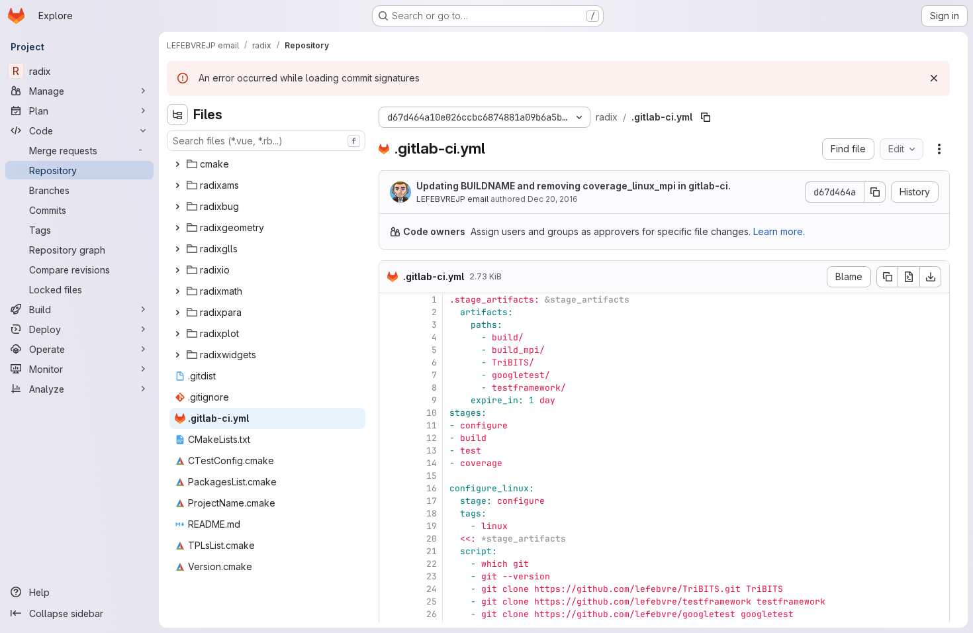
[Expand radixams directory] (177, 185)
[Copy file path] (705, 117)
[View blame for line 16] (390, 488)
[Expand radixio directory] (177, 270)
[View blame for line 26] (390, 614)
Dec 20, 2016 (553, 199)
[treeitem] (267, 164)
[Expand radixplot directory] (177, 334)
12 (431, 438)
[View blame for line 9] (390, 400)
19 (431, 526)
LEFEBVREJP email (452, 199)
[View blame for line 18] (390, 513)
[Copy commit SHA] (875, 192)
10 (431, 412)
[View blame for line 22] (390, 564)
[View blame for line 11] (390, 425)
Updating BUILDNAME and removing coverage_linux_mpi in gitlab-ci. (573, 185)
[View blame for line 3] (390, 324)
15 (431, 475)
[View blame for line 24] (390, 589)
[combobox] (266, 140)
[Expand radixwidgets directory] (177, 355)
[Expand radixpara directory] (177, 312)
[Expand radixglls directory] (177, 249)
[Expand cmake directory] (177, 164)
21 (431, 551)
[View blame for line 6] (390, 362)
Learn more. (779, 231)
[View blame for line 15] (390, 475)
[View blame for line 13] (390, 450)
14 (431, 463)
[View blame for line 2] (390, 312)
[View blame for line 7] (390, 375)
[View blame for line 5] (390, 350)
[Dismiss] (934, 78)
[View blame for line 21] (390, 551)
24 (431, 589)
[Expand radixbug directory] (177, 207)
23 (431, 576)
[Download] (930, 276)
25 (431, 601)
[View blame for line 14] (390, 463)
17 (431, 501)
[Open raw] (908, 276)
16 (431, 488)
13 (431, 450)
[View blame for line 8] (390, 387)
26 (431, 614)
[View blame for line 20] (390, 538)
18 (431, 513)
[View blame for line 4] (390, 337)
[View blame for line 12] (390, 438)
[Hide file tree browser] (177, 114)
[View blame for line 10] (390, 413)
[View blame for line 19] (390, 526)
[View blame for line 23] (390, 576)
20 (431, 538)
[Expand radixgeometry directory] (177, 228)
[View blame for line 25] (390, 601)
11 (431, 425)
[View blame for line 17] (390, 501)
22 (431, 563)
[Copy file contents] (887, 276)
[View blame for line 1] (390, 299)
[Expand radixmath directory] (177, 291)
